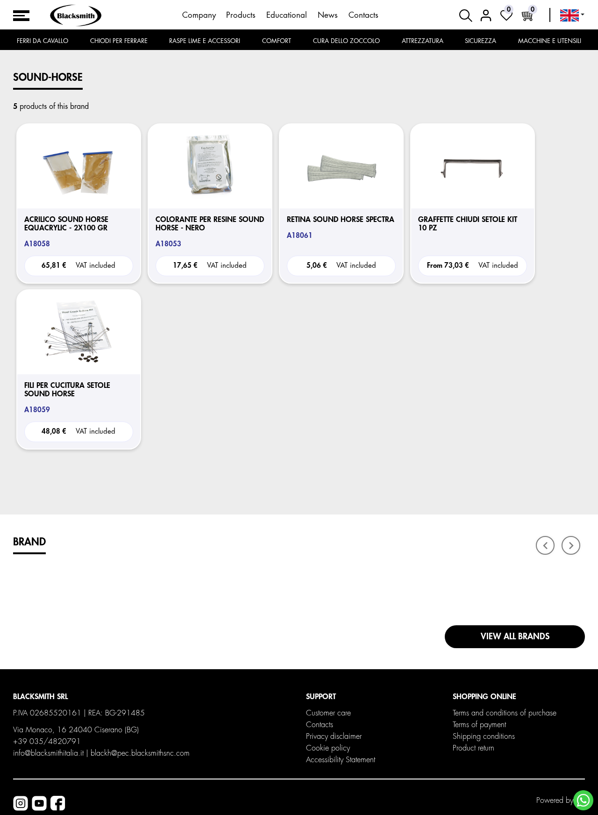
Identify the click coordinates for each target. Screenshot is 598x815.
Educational (286, 15)
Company (199, 15)
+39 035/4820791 (47, 741)
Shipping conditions (484, 736)
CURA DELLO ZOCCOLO (346, 41)
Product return (473, 748)
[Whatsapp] (583, 800)
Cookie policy (328, 748)
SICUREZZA (480, 41)
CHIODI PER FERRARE (119, 41)
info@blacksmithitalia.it (48, 753)
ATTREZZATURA (422, 41)
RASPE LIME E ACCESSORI (204, 41)
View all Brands (515, 636)
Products (241, 15)
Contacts (363, 15)
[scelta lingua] (572, 15)
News (328, 15)
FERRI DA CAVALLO (42, 41)
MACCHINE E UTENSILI (549, 41)
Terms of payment (479, 725)
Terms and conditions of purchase (504, 713)
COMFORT (276, 41)
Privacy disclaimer (334, 736)
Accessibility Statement (340, 760)
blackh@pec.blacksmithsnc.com (140, 753)
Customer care (328, 713)
